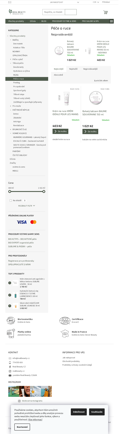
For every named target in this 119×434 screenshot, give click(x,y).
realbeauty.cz (19, 371)
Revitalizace (18, 125)
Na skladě (19, 200)
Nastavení (22, 427)
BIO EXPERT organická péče (21, 242)
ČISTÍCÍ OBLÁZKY (20, 155)
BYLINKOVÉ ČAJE (20, 129)
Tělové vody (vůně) (21, 98)
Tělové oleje (18, 94)
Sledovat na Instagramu (32, 400)
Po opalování (19, 86)
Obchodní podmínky (71, 361)
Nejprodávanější (90, 69)
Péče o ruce (18, 78)
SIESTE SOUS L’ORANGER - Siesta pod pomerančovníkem (29, 146)
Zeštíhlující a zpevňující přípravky (27, 102)
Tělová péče (18, 63)
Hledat (70, 12)
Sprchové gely (19, 90)
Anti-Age (17, 121)
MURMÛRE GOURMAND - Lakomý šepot (29, 137)
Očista (12, 159)
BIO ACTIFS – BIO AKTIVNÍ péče (22, 239)
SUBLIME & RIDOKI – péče (20, 246)
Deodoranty (18, 67)
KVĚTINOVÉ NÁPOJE (21, 110)
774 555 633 (18, 362)
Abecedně (58, 75)
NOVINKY (16, 51)
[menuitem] (16, 21)
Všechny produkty (17, 36)
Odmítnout (79, 412)
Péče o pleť (18, 59)
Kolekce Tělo (19, 47)
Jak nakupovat (56, 2)
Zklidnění (17, 117)
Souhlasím (96, 412)
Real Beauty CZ (19, 366)
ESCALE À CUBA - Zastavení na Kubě (28, 141)
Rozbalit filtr (25, 205)
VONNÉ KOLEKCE (20, 133)
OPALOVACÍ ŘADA (20, 55)
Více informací (35, 419)
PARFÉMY (16, 151)
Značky (13, 163)
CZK (95, 2)
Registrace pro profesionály (21, 261)
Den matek (18, 43)
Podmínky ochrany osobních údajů (77, 365)
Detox (15, 113)
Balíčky (16, 40)
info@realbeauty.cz (21, 358)
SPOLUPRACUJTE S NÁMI (19, 264)
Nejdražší (73, 69)
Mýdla (15, 75)
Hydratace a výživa (21, 71)
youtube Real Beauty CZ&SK (25, 375)
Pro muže (17, 106)
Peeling (16, 82)
